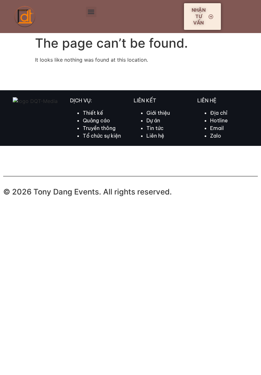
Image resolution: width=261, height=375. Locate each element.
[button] (91, 12)
